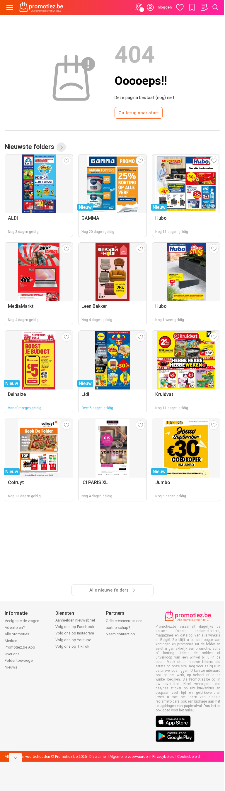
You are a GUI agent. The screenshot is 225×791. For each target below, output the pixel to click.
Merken (11, 641)
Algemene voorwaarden (130, 756)
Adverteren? (15, 627)
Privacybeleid (163, 756)
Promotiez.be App (20, 647)
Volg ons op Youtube (73, 640)
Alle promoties (17, 634)
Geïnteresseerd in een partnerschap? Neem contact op (124, 627)
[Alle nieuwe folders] (61, 147)
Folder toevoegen (20, 660)
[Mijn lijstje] (204, 7)
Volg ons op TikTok (72, 646)
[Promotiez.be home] (41, 7)
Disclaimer (98, 756)
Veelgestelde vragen (22, 621)
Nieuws (11, 667)
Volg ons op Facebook (74, 626)
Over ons (12, 654)
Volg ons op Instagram (74, 633)
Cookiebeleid (188, 756)
